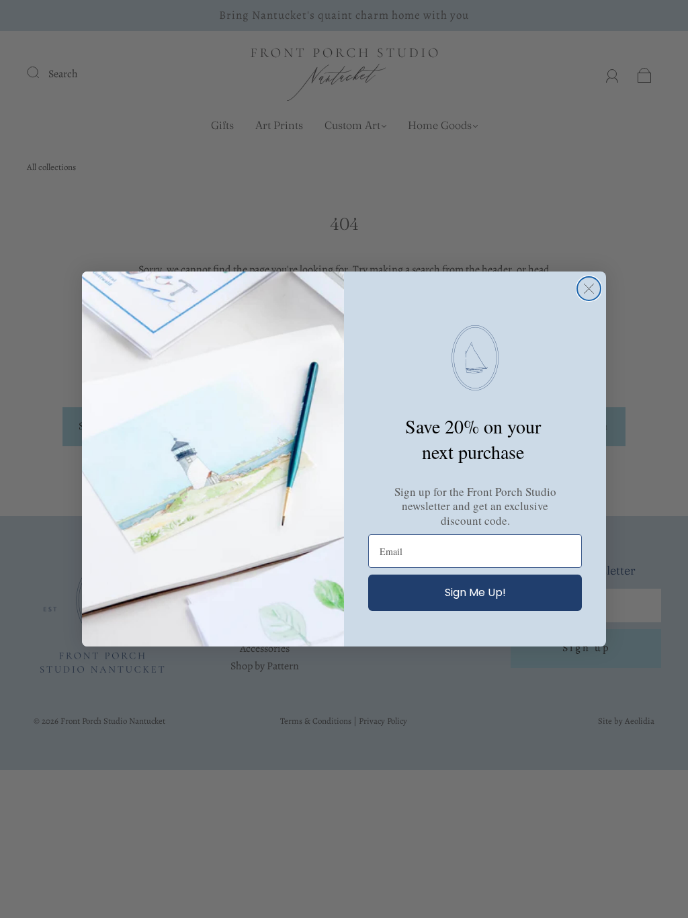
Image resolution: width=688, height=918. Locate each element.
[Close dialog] (589, 288)
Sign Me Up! (475, 592)
